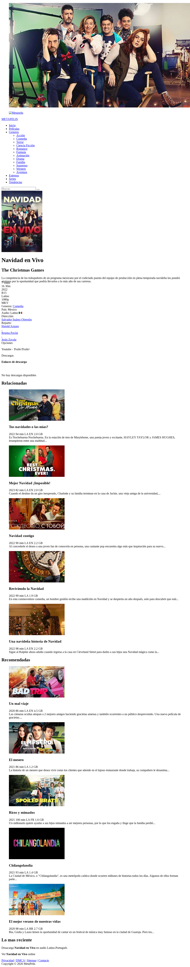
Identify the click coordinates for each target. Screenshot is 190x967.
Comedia (21, 138)
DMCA (20, 960)
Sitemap (31, 960)
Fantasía (21, 152)
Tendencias (15, 182)
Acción (20, 135)
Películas (14, 128)
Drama (20, 158)
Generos (14, 132)
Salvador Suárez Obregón (16, 319)
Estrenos (14, 175)
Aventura (21, 172)
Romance (21, 148)
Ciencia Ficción (25, 145)
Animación (22, 155)
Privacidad (7, 960)
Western (21, 168)
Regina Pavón (9, 332)
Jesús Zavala (8, 339)
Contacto (43, 960)
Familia (20, 162)
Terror (20, 142)
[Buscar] (38, 189)
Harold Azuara (10, 326)
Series (12, 178)
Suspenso (21, 165)
